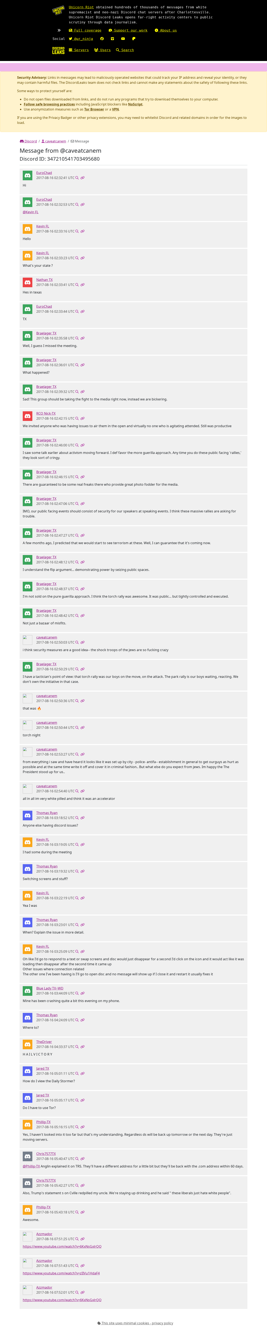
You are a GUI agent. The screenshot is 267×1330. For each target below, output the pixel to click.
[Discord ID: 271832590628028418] (27, 1124)
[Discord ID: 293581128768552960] (27, 1071)
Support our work (129, 30)
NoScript (135, 104)
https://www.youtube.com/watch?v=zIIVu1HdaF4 (61, 1273)
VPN (115, 109)
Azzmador (44, 1234)
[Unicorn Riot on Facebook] (102, 39)
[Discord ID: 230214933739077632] (27, 1236)
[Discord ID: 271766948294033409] (27, 416)
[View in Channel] (77, 177)
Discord (30, 141)
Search (126, 50)
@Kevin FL (30, 212)
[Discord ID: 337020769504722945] (27, 640)
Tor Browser (94, 109)
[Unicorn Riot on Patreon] (134, 39)
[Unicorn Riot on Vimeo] (112, 39)
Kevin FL (42, 226)
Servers (80, 50)
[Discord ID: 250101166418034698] (27, 1044)
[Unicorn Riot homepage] (58, 10)
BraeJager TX (46, 333)
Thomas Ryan (47, 812)
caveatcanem (55, 141)
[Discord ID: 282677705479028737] (27, 335)
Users (104, 50)
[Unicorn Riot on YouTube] (123, 39)
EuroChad (44, 172)
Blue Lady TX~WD (49, 988)
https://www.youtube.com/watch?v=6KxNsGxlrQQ (62, 1246)
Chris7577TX (46, 1153)
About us (167, 30)
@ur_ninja (82, 39)
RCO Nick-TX (45, 413)
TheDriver (44, 1041)
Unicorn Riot (81, 7)
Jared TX (42, 1068)
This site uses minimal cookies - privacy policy (137, 1323)
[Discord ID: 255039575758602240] (27, 815)
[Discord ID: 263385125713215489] (27, 282)
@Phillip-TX (31, 1166)
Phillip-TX (43, 1122)
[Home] (58, 50)
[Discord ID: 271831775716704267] (27, 990)
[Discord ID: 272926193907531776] (27, 1156)
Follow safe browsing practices (49, 104)
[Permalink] (82, 177)
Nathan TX (44, 279)
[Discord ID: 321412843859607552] (27, 175)
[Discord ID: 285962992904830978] (27, 228)
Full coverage (86, 30)
